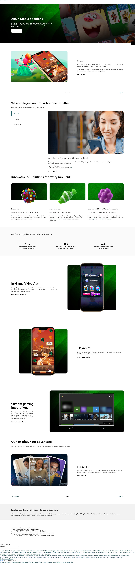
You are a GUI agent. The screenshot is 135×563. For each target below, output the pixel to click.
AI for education (45, 554)
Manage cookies (36, 562)
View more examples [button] (17, 294)
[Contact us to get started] (133, 43)
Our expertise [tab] (17, 124)
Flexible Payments (52, 552)
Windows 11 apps (97, 551)
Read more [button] (80, 476)
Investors (90, 557)
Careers (53, 557)
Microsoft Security (13, 556)
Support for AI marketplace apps (119, 556)
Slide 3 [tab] (68, 496)
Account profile (106, 551)
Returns (7, 552)
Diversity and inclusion (99, 557)
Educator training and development (10, 554)
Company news (70, 557)
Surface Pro (3, 551)
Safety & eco (60, 562)
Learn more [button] (16, 31)
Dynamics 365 (23, 556)
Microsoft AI (3, 556)
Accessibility (110, 557)
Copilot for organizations (52, 551)
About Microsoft (60, 557)
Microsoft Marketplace (23, 557)
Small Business (79, 556)
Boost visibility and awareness (20, 216)
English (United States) (6, 559)
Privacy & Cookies (25, 562)
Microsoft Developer (94, 556)
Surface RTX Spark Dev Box (37, 551)
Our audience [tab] (18, 114)
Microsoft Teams (56, 556)
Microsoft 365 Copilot (68, 556)
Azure (85, 556)
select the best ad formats (57, 219)
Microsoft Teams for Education (94, 552)
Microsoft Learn (105, 556)
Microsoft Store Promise (39, 552)
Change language (5, 544)
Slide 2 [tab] (67, 496)
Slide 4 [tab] (69, 92)
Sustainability (118, 557)
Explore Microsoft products (83, 551)
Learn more (51, 171)
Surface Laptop (11, 551)
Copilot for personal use (67, 551)
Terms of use (45, 562)
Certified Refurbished (25, 552)
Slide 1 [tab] (65, 92)
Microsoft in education (64, 552)
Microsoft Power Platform (43, 556)
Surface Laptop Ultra (23, 551)
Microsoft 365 (31, 556)
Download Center (117, 551)
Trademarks (52, 562)
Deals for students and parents (30, 554)
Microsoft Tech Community (8, 557)
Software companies (36, 557)
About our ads (68, 562)
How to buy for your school (126, 552)
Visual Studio (46, 557)
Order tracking (14, 552)
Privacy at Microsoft (81, 557)
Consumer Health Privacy (7, 562)
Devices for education (78, 552)
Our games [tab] (16, 119)
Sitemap (17, 562)
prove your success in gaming (102, 219)
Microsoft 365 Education (110, 552)
